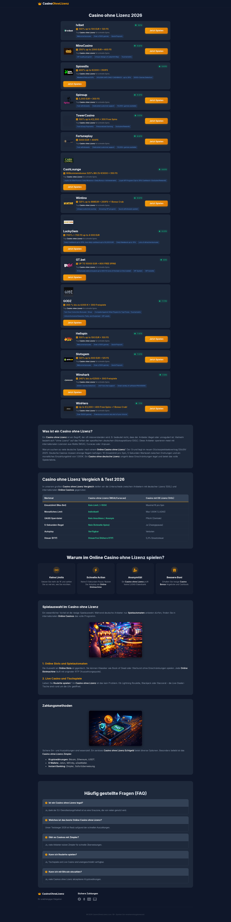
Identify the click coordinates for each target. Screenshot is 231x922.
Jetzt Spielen (156, 30)
